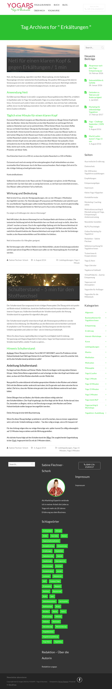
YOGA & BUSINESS (42, 5)
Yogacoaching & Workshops (91, 406)
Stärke (55, 611)
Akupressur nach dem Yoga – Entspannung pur (95, 68)
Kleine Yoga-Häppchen (94, 192)
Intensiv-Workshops (93, 336)
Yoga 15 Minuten (92, 389)
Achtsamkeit (47, 531)
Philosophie (89, 368)
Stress (58, 606)
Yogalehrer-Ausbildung (94, 413)
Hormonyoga (47, 566)
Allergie (58, 531)
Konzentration (48, 571)
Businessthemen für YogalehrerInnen (93, 319)
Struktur (46, 611)
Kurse (87, 341)
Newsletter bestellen (93, 222)
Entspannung (90, 325)
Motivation (89, 363)
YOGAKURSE (54, 10)
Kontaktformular (91, 197)
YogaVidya (58, 642)
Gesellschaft (47, 561)
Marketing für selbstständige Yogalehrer (95, 109)
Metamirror (58, 576)
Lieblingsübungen (66, 260)
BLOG (65, 5)
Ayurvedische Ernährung (94, 161)
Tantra (63, 611)
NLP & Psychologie (92, 226)
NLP (44, 581)
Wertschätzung (61, 627)
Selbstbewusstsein (49, 601)
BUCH (56, 5)
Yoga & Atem (90, 261)
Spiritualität (64, 601)
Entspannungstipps (92, 183)
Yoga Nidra (47, 642)
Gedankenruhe (48, 556)
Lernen (59, 571)
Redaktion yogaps (49, 666)
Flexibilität (59, 551)
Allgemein (89, 312)
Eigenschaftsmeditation (51, 541)
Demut (64, 536)
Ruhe (45, 596)
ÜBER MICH (39, 10)
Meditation (89, 357)
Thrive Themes (63, 682)
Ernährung (89, 331)
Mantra (88, 352)
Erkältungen (47, 551)
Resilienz (46, 591)
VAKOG (58, 616)
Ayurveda (54, 536)
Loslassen (46, 576)
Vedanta (46, 621)
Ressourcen (57, 591)
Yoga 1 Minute (91, 379)
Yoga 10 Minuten (92, 384)
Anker (45, 536)
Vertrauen (56, 621)
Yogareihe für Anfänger (94, 289)
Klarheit (59, 566)
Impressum (89, 188)
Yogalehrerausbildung (50, 637)
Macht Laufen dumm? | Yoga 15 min (96, 138)
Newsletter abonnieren (17, 677)
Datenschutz (90, 166)
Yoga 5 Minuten (73, 450)
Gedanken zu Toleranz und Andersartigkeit (95, 95)
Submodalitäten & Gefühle (96, 81)
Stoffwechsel (47, 606)
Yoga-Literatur (90, 265)
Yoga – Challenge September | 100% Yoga (96, 124)
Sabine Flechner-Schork (18, 260)
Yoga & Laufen (91, 373)
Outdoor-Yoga (55, 581)
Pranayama (47, 586)
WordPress (12, 685)
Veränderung (47, 627)
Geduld (59, 556)
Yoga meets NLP (91, 400)
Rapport (57, 586)
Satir (52, 596)
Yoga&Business (48, 632)
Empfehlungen (90, 178)
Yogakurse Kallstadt (93, 270)
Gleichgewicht (60, 561)
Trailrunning (47, 616)
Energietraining (48, 546)
